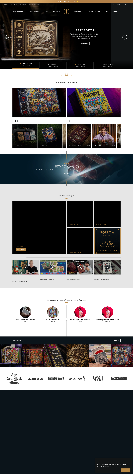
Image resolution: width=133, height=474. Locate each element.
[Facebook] (103, 244)
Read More (20, 249)
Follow (116, 340)
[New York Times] (14, 378)
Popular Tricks (95, 121)
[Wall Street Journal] (97, 378)
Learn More (84, 43)
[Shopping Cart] (130, 5)
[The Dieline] (76, 378)
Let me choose (99, 470)
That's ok (125, 470)
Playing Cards (41, 121)
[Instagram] (112, 244)
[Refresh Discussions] (66, 319)
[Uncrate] (35, 378)
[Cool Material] (118, 378)
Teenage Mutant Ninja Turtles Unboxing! (51, 277)
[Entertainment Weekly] (56, 378)
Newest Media (19, 257)
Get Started (66, 173)
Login (125, 4)
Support (118, 4)
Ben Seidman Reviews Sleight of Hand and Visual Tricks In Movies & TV (25, 278)
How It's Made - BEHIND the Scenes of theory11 (105, 277)
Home (66, 11)
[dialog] (113, 465)
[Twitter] (107, 244)
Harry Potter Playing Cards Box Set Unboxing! (79, 277)
